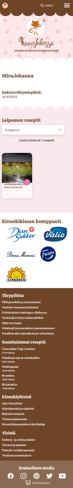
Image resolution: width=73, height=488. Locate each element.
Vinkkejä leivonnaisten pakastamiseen (28, 328)
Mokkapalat (10, 366)
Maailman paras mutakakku (21, 357)
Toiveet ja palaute (14, 445)
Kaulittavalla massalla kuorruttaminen (28, 333)
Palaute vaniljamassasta (18, 450)
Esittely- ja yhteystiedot (18, 439)
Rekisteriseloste (13, 413)
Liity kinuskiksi (12, 403)
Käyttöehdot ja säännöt (18, 408)
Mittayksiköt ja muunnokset (21, 302)
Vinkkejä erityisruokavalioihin (23, 317)
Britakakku (9, 384)
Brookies (8, 375)
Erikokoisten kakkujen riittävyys (24, 312)
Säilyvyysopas (12, 323)
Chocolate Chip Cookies (18, 349)
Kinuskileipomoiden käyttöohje (23, 424)
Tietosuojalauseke (14, 419)
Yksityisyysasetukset (16, 455)
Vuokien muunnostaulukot (20, 307)
